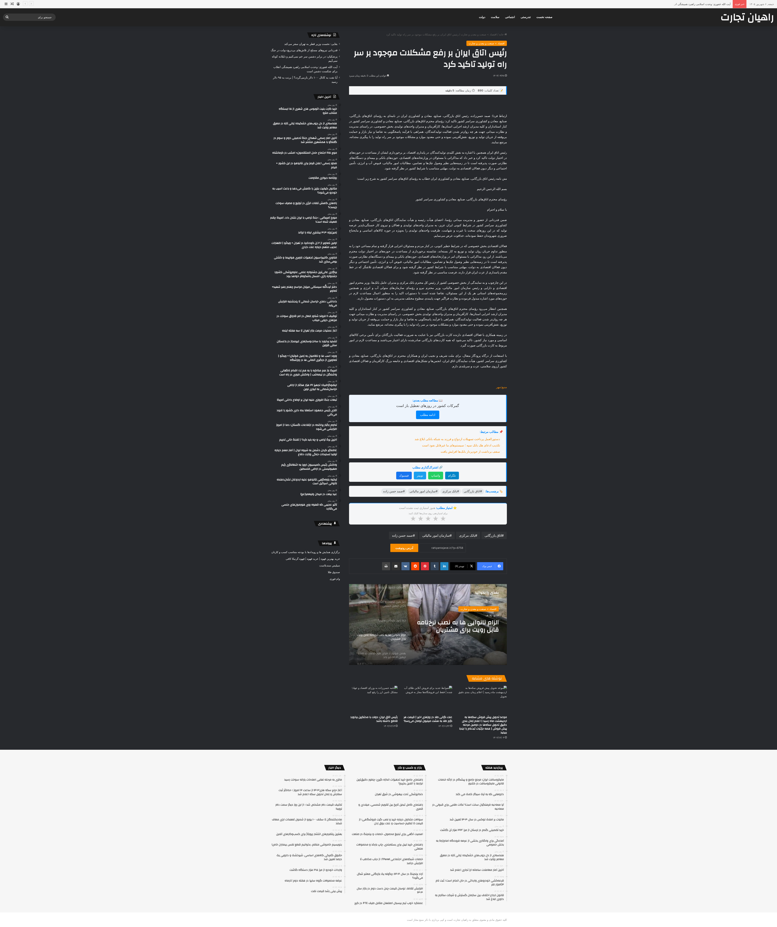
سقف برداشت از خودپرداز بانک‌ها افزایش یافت (470, 451)
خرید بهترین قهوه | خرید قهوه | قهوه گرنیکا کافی (313, 558)
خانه (501, 34)
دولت (482, 17)
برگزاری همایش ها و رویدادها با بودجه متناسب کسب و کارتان (305, 552)
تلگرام (452, 475)
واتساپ (435, 475)
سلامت (495, 17)
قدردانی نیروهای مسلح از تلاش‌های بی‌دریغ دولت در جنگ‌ (304, 50)
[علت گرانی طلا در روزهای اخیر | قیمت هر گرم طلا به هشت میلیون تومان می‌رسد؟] (428, 699)
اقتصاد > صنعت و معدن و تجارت (479, 34)
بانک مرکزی (467, 535)
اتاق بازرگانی (493, 535)
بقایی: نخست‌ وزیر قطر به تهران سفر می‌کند (311, 44)
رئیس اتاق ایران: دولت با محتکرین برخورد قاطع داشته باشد (374, 719)
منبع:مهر (501, 387)
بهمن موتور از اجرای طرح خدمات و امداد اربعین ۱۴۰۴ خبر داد (456, 626)
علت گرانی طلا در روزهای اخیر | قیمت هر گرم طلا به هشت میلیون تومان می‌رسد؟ (428, 719)
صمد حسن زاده (402, 535)
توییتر (420, 475)
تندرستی (526, 17)
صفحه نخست (544, 17)
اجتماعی (510, 17)
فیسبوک (404, 475)
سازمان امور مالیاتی (436, 535)
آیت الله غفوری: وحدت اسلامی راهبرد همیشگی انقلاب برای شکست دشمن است (685, 4)
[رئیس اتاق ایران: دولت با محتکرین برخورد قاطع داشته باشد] (373, 699)
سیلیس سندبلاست (329, 565)
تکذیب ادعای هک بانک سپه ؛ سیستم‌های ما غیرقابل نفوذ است (461, 445)
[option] (428, 624)
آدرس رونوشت (404, 548)
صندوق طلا (334, 572)
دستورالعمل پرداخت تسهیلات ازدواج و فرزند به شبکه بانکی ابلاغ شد (457, 439)
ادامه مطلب (427, 415)
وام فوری (335, 578)
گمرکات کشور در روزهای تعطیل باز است (427, 406)
